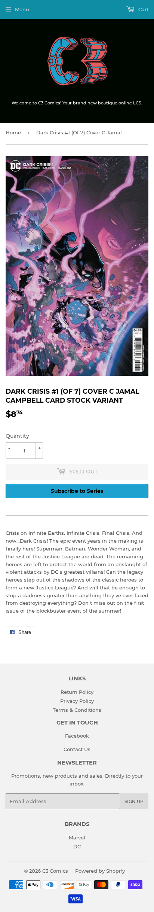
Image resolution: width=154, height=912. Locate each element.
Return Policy (77, 692)
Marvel (77, 838)
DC (77, 847)
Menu (22, 9)
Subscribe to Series (77, 491)
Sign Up (134, 801)
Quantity (17, 436)
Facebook (77, 736)
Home (13, 132)
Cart (142, 9)
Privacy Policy (77, 701)
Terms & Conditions (77, 710)
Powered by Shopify (100, 871)
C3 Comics (55, 871)
